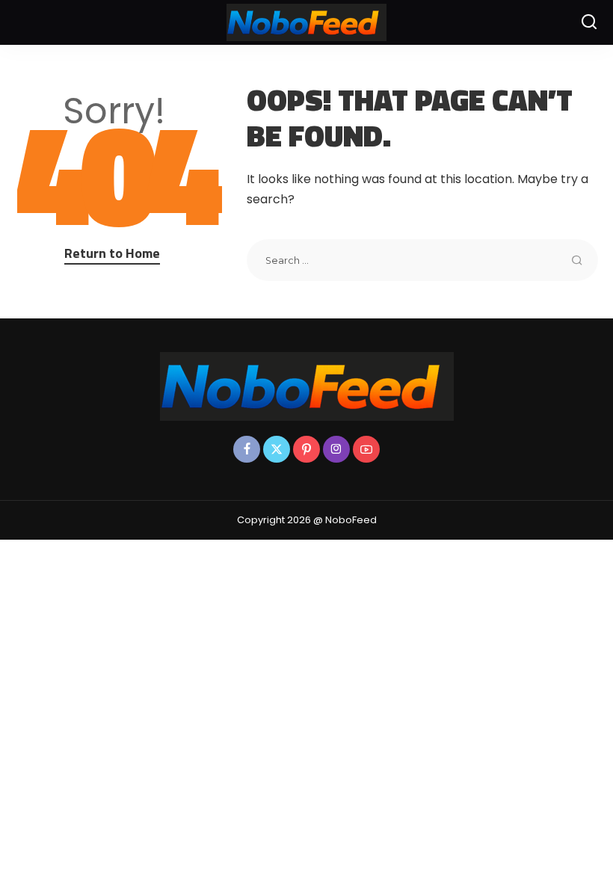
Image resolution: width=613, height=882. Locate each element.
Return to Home (112, 253)
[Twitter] (276, 449)
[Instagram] (336, 449)
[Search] (589, 22)
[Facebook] (246, 449)
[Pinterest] (306, 449)
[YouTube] (366, 449)
